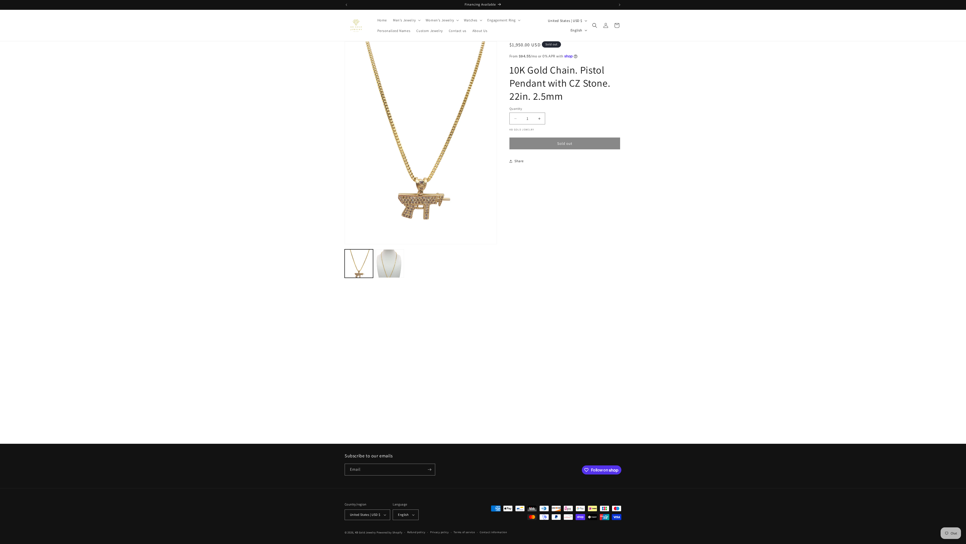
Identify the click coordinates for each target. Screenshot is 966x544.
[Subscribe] (429, 469)
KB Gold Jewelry (365, 532)
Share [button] (519, 161)
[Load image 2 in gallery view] (390, 263)
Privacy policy (439, 532)
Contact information (493, 532)
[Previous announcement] (346, 5)
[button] (406, 20)
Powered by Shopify (390, 532)
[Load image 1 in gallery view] (359, 263)
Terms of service (464, 532)
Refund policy (416, 532)
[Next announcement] (619, 5)
